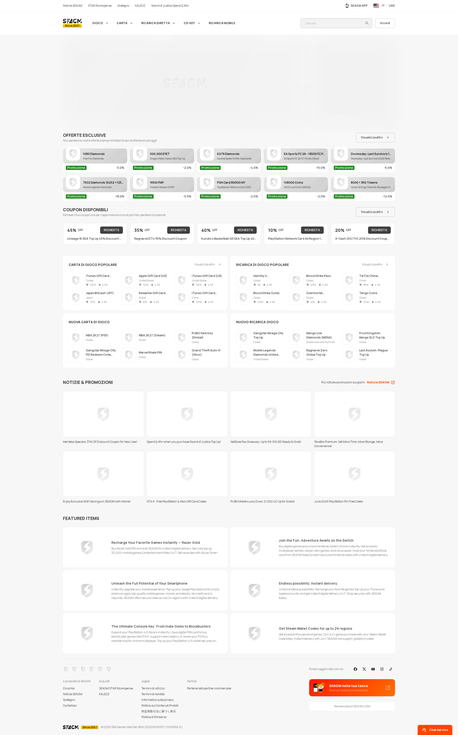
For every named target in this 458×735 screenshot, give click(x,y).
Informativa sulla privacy (157, 700)
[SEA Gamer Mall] (72, 23)
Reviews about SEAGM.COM (352, 706)
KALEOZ (104, 694)
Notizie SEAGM (72, 694)
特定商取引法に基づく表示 (158, 711)
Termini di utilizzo (153, 688)
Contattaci (70, 705)
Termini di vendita (153, 694)
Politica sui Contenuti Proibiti (159, 705)
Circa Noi (69, 688)
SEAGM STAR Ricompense (116, 688)
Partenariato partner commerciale (209, 688)
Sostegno (69, 700)
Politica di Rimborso (154, 717)
